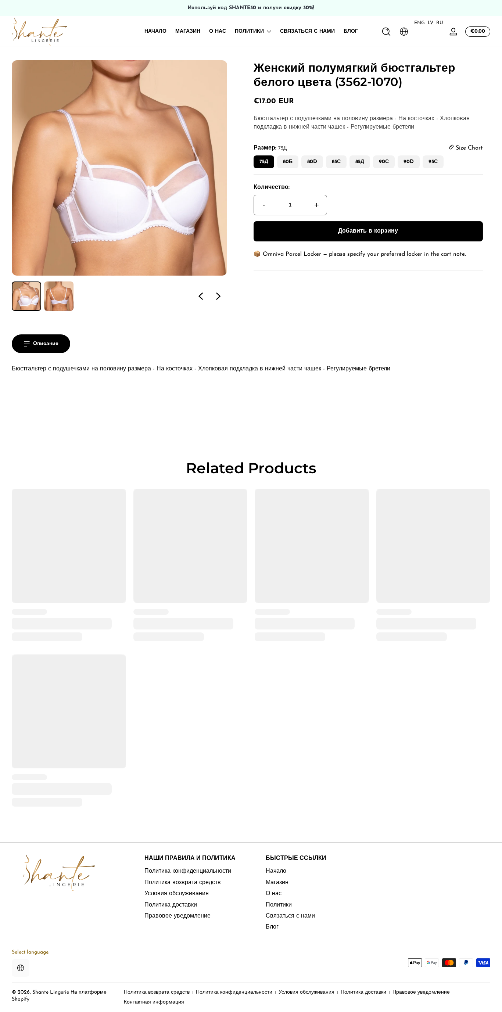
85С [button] (336, 162)
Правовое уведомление (177, 916)
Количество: (272, 187)
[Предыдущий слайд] (200, 296)
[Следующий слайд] (218, 296)
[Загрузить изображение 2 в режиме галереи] (58, 296)
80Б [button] (288, 162)
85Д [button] (359, 162)
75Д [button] (263, 162)
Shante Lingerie (50, 992)
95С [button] (433, 162)
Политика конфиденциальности (187, 871)
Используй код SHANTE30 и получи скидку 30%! (251, 8)
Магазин (277, 882)
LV (430, 23)
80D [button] (312, 162)
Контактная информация (154, 1002)
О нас (274, 894)
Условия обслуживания (176, 894)
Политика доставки (170, 905)
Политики (249, 31)
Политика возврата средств (182, 882)
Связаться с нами (290, 916)
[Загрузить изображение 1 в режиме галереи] (26, 296)
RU (439, 23)
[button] (386, 31)
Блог (272, 927)
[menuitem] (196, 871)
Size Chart (468, 148)
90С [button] (384, 162)
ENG (419, 23)
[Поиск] (386, 31)
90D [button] (409, 162)
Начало (276, 871)
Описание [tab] (45, 344)
